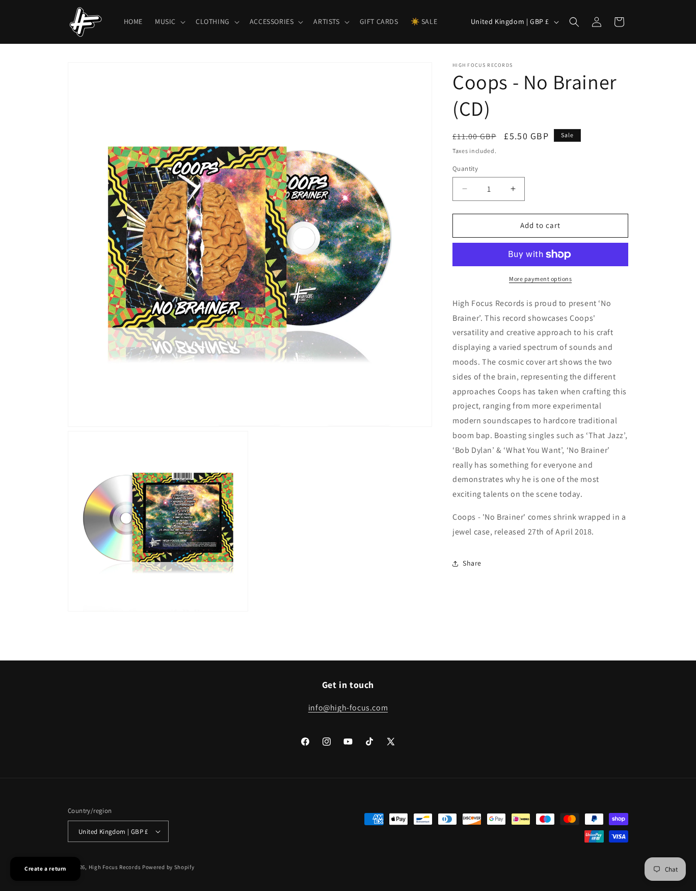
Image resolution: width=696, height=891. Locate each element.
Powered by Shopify (168, 867)
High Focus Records (115, 867)
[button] (169, 21)
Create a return (45, 868)
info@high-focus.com (348, 707)
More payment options (540, 279)
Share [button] (472, 563)
